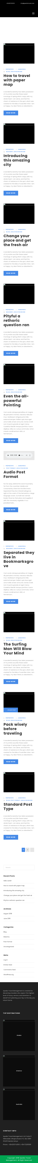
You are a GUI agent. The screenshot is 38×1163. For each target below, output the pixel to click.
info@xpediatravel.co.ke (27, 3)
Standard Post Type (18, 806)
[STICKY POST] (19, 702)
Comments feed (10, 970)
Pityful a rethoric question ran (16, 320)
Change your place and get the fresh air (17, 240)
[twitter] (10, 6)
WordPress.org (9, 975)
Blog (8, 71)
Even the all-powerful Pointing (16, 401)
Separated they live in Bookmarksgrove (19, 559)
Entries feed (8, 965)
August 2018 (8, 914)
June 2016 (7, 919)
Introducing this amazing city (17, 160)
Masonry (9, 151)
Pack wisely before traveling (15, 729)
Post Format (11, 468)
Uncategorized (16, 71)
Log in (6, 960)
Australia (19, 1104)
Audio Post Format (14, 474)
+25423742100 (10, 3)
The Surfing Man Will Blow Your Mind (18, 649)
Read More (10, 113)
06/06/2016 (9, 69)
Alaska (19, 1035)
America (19, 1071)
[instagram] (13, 6)
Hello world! (7, 881)
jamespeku (22, 69)
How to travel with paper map (17, 80)
